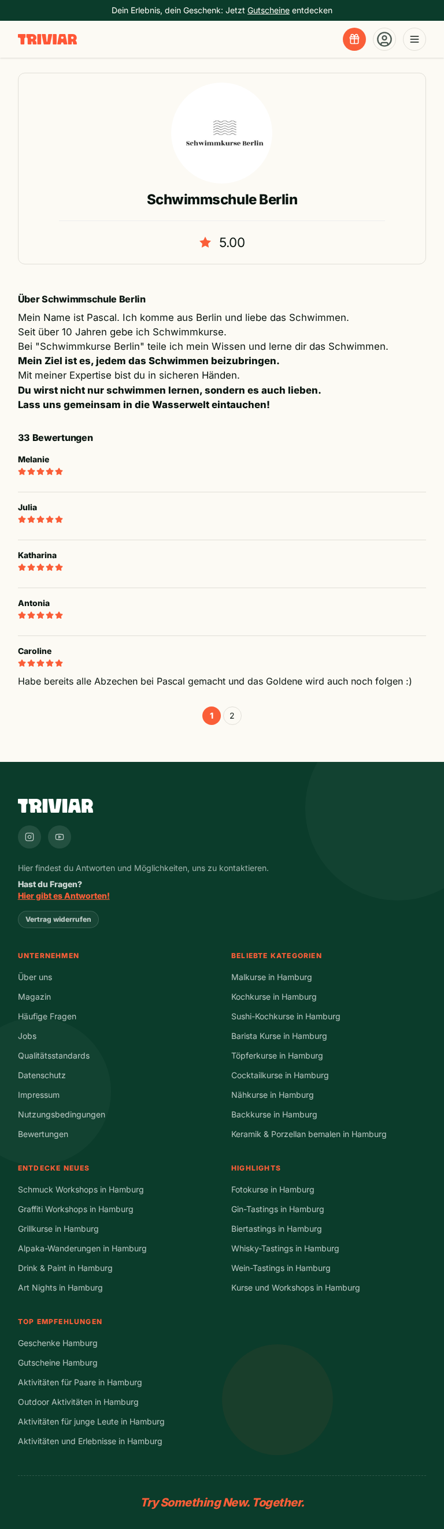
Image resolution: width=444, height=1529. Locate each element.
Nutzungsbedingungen (61, 1114)
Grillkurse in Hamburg (58, 1228)
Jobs (27, 1036)
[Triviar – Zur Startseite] (47, 39)
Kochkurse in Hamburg (274, 996)
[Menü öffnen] (414, 39)
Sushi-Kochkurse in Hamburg (286, 1016)
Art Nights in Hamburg (60, 1287)
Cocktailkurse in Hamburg (280, 1075)
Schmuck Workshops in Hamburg (81, 1189)
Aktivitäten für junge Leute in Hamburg (91, 1421)
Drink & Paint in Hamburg (65, 1268)
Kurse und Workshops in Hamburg (295, 1287)
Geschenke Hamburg (58, 1343)
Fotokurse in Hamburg (272, 1189)
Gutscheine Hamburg (58, 1362)
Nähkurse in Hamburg (272, 1095)
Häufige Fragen (47, 1016)
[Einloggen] (384, 39)
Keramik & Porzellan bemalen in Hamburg (309, 1134)
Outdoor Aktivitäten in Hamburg (78, 1402)
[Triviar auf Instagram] (29, 836)
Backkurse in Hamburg (274, 1114)
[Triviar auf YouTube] (59, 836)
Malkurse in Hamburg (271, 977)
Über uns (35, 977)
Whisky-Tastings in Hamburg (285, 1248)
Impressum (39, 1095)
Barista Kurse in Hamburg (279, 1036)
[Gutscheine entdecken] (354, 39)
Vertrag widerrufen (58, 919)
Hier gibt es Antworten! (64, 895)
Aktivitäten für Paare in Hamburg (80, 1382)
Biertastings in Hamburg (276, 1228)
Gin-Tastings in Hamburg (277, 1209)
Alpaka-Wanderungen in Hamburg (82, 1248)
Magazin (34, 996)
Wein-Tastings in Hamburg (281, 1268)
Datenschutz (42, 1075)
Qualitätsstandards (54, 1055)
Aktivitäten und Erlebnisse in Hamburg (90, 1441)
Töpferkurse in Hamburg (277, 1055)
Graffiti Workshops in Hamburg (76, 1209)
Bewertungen (43, 1134)
